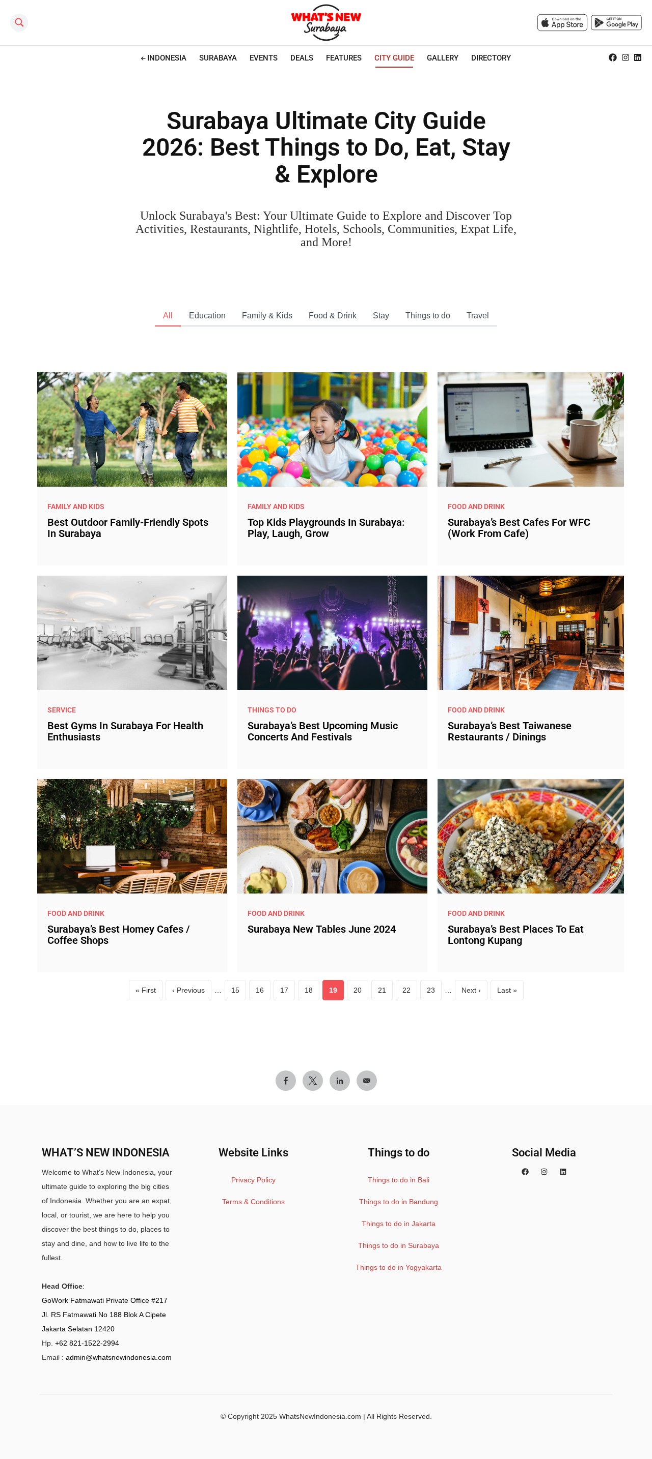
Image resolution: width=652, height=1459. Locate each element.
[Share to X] (313, 1080)
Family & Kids (267, 315)
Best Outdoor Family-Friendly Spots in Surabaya (127, 528)
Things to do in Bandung (398, 1202)
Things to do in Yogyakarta (399, 1267)
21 (385, 993)
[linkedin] (563, 1172)
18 (312, 993)
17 (287, 993)
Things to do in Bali (398, 1180)
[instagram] (544, 1172)
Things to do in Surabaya (398, 1245)
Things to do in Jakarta (399, 1223)
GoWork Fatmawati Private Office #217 (105, 1300)
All (168, 315)
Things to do (427, 315)
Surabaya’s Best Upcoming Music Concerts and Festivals (323, 731)
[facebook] (525, 1172)
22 (409, 993)
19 (336, 993)
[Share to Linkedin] (340, 1080)
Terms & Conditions (253, 1202)
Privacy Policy (253, 1180)
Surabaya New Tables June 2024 (322, 929)
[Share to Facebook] (286, 1080)
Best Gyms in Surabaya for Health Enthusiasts (125, 731)
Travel (478, 315)
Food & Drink (333, 315)
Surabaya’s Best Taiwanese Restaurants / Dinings (510, 731)
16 (263, 993)
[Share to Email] (367, 1080)
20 (361, 993)
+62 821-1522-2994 (87, 1343)
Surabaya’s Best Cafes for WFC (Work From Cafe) (519, 528)
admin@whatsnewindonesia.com (119, 1357)
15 (238, 993)
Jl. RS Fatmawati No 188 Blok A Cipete (104, 1315)
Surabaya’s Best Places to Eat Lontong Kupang (516, 934)
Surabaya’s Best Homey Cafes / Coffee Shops (118, 934)
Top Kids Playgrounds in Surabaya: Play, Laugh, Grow (326, 528)
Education (207, 315)
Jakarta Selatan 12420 (78, 1329)
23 (434, 993)
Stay (381, 315)
